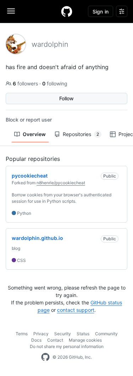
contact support (75, 310)
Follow (66, 98)
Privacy (41, 333)
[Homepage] (66, 11)
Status (83, 333)
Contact (55, 340)
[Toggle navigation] (11, 11)
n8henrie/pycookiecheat (61, 182)
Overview (34, 134)
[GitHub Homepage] (45, 357)
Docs (36, 340)
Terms (22, 333)
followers (26, 83)
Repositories (81, 134)
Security (62, 333)
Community (106, 333)
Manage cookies (85, 340)
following (54, 83)
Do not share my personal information (67, 346)
